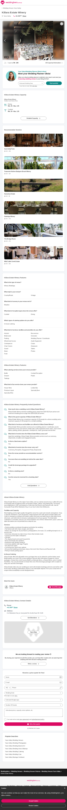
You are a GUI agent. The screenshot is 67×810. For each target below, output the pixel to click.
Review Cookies (33, 805)
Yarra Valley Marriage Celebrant (14, 757)
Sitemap (45, 786)
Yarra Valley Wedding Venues (14, 740)
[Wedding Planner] (11, 78)
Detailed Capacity (32, 118)
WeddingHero (5, 771)
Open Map (33, 632)
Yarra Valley (7, 16)
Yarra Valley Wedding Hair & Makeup (16, 748)
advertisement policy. (38, 719)
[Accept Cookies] (65, 788)
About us (19, 786)
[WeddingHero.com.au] (11, 3)
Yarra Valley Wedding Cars (13, 754)
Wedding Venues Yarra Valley (12, 8)
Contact (26, 786)
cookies (8, 795)
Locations (53, 786)
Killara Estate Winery (16, 586)
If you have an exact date (28, 86)
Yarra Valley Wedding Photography (15, 743)
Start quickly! (54, 83)
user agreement (24, 719)
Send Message (56, 587)
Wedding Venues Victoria (32, 771)
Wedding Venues (16, 771)
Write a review (32, 664)
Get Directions (32, 617)
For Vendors (11, 786)
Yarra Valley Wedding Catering (14, 751)
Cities (59, 786)
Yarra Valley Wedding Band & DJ (15, 746)
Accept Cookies (33, 801)
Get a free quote (35, 724)
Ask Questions (32, 485)
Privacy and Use (36, 786)
